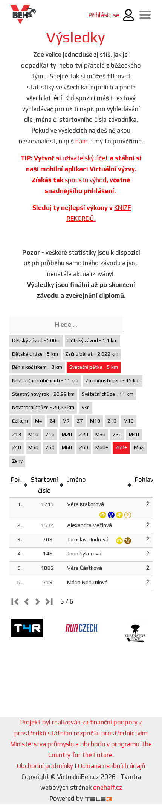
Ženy (17, 461)
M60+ (101, 447)
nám (81, 141)
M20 (67, 434)
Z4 (52, 421)
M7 (66, 421)
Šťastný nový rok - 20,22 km (43, 394)
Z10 (111, 421)
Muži (139, 447)
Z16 (50, 434)
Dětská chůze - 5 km (35, 354)
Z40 (16, 447)
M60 (67, 447)
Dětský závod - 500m (36, 340)
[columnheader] (19, 485)
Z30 (117, 434)
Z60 (83, 447)
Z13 (16, 434)
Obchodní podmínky (45, 766)
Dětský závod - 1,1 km (92, 340)
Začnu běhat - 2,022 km (91, 354)
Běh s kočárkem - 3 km (37, 367)
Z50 (50, 447)
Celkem (20, 421)
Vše (85, 407)
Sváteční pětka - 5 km (93, 367)
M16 (33, 434)
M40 (134, 434)
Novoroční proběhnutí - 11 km (45, 380)
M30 (100, 434)
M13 (129, 421)
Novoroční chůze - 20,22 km (43, 407)
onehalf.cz (107, 787)
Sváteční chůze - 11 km (107, 394)
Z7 (80, 421)
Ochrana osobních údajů (111, 766)
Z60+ (121, 447)
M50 (33, 447)
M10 (95, 421)
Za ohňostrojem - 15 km (113, 380)
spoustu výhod (86, 180)
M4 (38, 421)
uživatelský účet (85, 158)
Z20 (83, 434)
